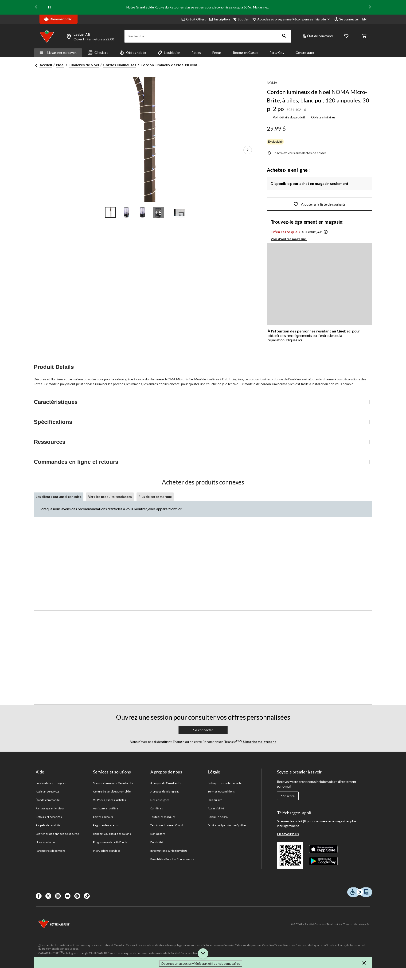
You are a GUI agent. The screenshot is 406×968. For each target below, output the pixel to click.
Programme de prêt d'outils (110, 842)
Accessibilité (216, 808)
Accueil (45, 64)
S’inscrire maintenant (259, 742)
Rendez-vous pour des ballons (112, 833)
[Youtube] (67, 896)
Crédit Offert (196, 19)
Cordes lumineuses (119, 64)
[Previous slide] (36, 7)
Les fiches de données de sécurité (57, 833)
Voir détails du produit (289, 117)
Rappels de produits (48, 825)
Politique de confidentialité (225, 783)
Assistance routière (105, 808)
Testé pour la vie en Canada (167, 825)
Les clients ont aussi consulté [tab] (59, 497)
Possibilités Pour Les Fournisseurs (172, 859)
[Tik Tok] (87, 896)
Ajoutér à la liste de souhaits (323, 204)
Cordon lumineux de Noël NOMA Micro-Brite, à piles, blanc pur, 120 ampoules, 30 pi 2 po (318, 100)
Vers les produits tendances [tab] (110, 497)
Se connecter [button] (349, 19)
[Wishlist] (346, 36)
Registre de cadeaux (106, 825)
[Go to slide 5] (179, 212)
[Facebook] (39, 896)
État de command (320, 36)
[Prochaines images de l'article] (247, 150)
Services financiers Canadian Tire (114, 783)
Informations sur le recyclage (168, 850)
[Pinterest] (77, 896)
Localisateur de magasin (51, 783)
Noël (60, 64)
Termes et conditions (221, 791)
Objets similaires (323, 117)
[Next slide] (369, 7)
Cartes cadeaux (103, 817)
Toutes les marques (163, 817)
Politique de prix (218, 817)
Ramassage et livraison (50, 808)
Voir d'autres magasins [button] (289, 239)
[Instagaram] (58, 896)
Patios (196, 53)
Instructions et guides (107, 850)
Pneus (217, 53)
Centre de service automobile (112, 791)
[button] (284, 36)
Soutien (243, 19)
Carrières (156, 808)
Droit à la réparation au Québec (227, 825)
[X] (48, 896)
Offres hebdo (136, 53)
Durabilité (156, 842)
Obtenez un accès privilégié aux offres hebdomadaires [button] (200, 963)
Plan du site (215, 800)
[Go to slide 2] (126, 212)
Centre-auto (305, 53)
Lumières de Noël (84, 64)
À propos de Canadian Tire (166, 783)
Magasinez (261, 7)
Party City (276, 53)
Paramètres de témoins (51, 850)
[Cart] (364, 36)
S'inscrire (288, 796)
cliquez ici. (294, 340)
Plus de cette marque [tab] (155, 497)
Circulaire (101, 53)
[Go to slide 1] (110, 212)
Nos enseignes (159, 800)
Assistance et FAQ (47, 791)
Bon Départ (157, 833)
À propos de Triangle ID (164, 791)
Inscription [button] (222, 19)
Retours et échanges (49, 817)
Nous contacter (45, 842)
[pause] (49, 7)
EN (364, 19)
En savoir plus (288, 833)
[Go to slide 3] (142, 212)
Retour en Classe (245, 53)
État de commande (48, 800)
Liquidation (172, 53)
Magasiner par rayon (62, 53)
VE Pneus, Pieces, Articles (109, 800)
